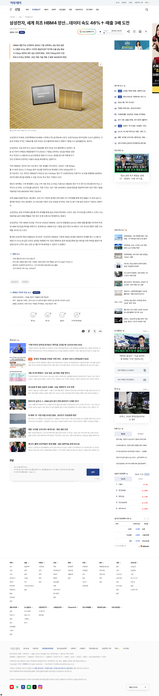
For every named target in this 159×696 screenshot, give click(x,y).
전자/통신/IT (36, 9)
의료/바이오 (79, 9)
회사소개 (26, 648)
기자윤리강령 (48, 668)
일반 (97, 9)
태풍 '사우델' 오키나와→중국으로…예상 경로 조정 (48, 429)
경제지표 (70, 570)
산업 (17, 9)
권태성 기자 (14, 32)
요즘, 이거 (27, 615)
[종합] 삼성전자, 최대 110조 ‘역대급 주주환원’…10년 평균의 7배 (34, 304)
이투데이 (12, 17)
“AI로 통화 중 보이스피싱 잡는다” (24, 259)
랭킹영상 (41, 615)
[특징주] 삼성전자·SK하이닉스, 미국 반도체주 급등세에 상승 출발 (35, 265)
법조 (117, 566)
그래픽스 (26, 619)
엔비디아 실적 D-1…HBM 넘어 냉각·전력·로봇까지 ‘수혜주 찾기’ (53, 401)
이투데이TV (43, 607)
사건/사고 (119, 574)
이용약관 (35, 648)
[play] (100, 32)
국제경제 (85, 566)
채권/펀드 (12, 590)
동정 (117, 590)
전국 (117, 582)
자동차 (46, 9)
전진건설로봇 (123, 502)
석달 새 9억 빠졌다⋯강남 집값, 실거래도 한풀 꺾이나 (49, 373)
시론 (132, 574)
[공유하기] (128, 31)
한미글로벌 (122, 490)
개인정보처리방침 (47, 648)
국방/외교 (102, 574)
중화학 (54, 9)
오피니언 (133, 563)
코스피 (123, 479)
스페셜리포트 (57, 607)
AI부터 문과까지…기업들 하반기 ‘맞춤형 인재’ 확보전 (31, 297)
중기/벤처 (89, 9)
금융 (25, 563)
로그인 (117, 2)
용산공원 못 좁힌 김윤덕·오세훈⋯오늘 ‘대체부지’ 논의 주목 (51, 387)
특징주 (123, 434)
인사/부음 (119, 586)
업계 (40, 570)
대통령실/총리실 (104, 566)
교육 (117, 570)
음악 (11, 623)
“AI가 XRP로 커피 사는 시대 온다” (24, 268)
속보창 (130, 2)
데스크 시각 (134, 578)
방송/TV (12, 615)
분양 (40, 578)
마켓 (11, 563)
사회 (117, 563)
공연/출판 (12, 626)
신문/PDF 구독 (139, 2)
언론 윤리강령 (38, 668)
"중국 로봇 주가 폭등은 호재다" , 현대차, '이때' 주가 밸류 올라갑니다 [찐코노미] (132, 178)
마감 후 (133, 582)
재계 (27, 9)
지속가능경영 (116, 607)
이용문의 (82, 648)
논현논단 (133, 566)
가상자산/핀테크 (29, 586)
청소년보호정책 (62, 648)
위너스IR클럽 (86, 607)
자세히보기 (36, 292)
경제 (69, 563)
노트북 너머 (134, 590)
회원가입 (124, 2)
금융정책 (26, 566)
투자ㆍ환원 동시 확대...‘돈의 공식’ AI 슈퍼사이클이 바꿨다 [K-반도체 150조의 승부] (41, 300)
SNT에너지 (122, 508)
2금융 (26, 578)
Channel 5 (72, 607)
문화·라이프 (13, 607)
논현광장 (133, 570)
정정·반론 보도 (93, 648)
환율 (11, 593)
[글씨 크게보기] (146, 31)
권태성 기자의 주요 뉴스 (21, 292)
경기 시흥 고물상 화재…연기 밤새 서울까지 (132, 120)
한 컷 (25, 623)
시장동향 (41, 566)
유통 (70, 9)
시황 (11, 570)
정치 (100, 563)
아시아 (84, 582)
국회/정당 (102, 570)
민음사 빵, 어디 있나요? (126, 102)
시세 (11, 574)
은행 (25, 570)
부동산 (41, 563)
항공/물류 (62, 9)
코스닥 (141, 479)
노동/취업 (119, 578)
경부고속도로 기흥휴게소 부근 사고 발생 (135, 97)
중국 (83, 578)
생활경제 (70, 574)
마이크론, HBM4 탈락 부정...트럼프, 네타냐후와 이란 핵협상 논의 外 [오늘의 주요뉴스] (43, 262)
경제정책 (70, 566)
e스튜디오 (42, 611)
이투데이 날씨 (101, 607)
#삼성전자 (14, 282)
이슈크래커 (27, 611)
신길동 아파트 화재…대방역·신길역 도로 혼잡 (136, 91)
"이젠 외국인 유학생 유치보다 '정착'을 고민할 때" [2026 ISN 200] (55, 345)
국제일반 (85, 570)
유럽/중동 (85, 586)
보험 (25, 574)
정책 (40, 574)
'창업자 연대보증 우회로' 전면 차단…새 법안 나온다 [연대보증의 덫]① (59, 359)
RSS (146, 2)
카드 (25, 582)
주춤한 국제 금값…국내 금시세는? (129, 108)
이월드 (121, 484)
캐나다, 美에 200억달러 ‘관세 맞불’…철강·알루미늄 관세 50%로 (54, 444)
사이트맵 (126, 648)
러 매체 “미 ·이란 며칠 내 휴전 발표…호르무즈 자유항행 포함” (52, 415)
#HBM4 (25, 282)
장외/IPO (12, 578)
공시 (11, 566)
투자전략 (140, 434)
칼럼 (132, 586)
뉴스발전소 (27, 607)
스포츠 (12, 630)
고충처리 (73, 648)
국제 (83, 563)
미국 (83, 574)
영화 (11, 619)
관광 (11, 611)
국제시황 (12, 597)
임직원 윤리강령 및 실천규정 (62, 668)
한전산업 (121, 496)
